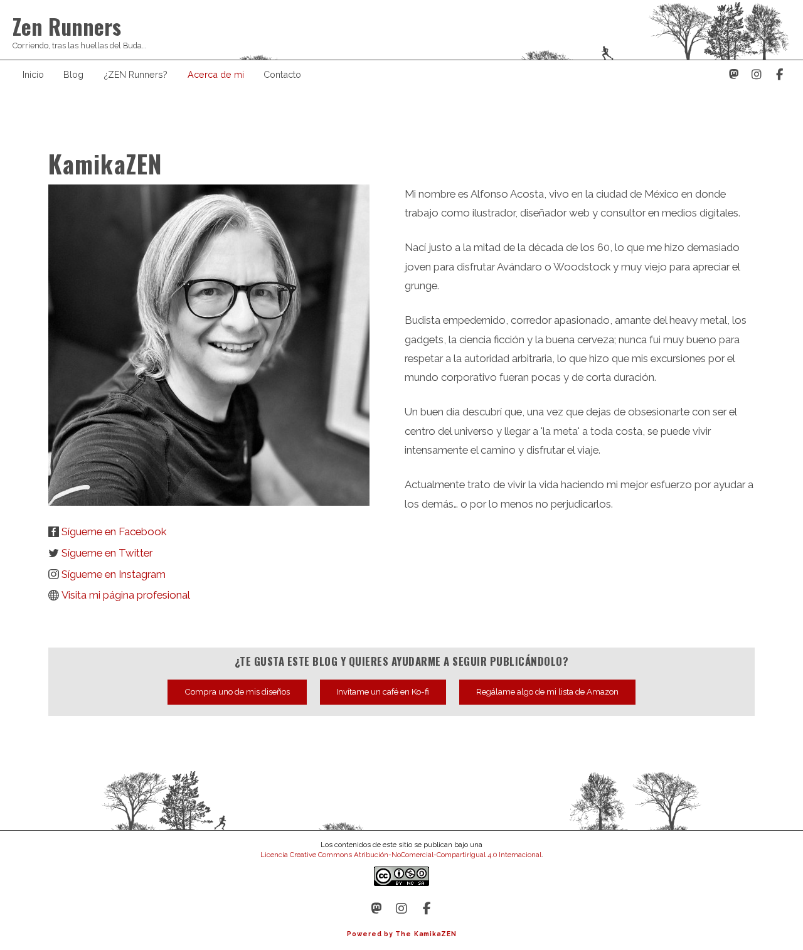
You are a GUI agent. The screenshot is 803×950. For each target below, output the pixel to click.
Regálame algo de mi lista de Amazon (547, 691)
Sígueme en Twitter (106, 553)
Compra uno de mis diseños (237, 691)
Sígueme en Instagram (113, 574)
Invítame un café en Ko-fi (382, 691)
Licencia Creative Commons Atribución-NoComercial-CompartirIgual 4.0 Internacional (400, 854)
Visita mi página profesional (125, 595)
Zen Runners (67, 26)
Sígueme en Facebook (113, 531)
